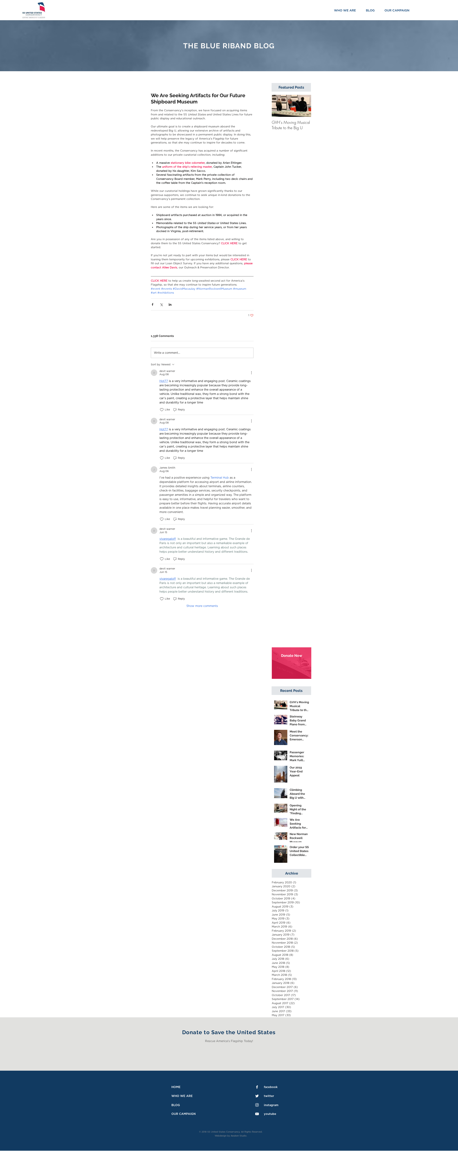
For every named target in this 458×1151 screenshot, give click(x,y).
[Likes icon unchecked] (161, 410)
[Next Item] (305, 106)
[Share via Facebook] (152, 304)
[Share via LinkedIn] (170, 304)
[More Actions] (251, 373)
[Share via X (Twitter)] (161, 304)
